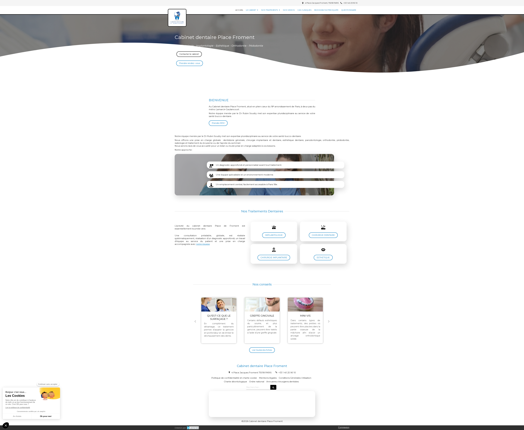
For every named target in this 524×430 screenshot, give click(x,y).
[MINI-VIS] (262, 305)
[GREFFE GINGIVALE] (218, 305)
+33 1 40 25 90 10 (287, 372)
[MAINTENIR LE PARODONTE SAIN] (305, 305)
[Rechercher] (273, 387)
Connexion (343, 427)
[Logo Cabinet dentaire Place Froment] (177, 23)
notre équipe (203, 244)
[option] (218, 320)
